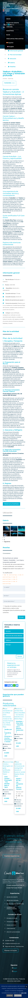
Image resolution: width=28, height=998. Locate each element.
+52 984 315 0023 (9, 940)
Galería (12, 62)
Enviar (21, 617)
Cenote (5, 78)
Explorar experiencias (11, 856)
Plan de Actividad (15, 54)
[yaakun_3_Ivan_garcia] (21, 528)
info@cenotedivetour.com (12, 943)
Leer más (23, 993)
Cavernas (10, 78)
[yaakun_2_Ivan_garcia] (6, 533)
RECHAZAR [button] (18, 995)
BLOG (4, 7)
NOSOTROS (6, 6)
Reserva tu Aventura (11, 504)
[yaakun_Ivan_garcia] (6, 528)
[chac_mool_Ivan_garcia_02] (21, 533)
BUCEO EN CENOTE (9, 3)
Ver (13, 83)
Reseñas (12, 66)
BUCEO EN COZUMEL (13, 900)
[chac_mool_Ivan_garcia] (14, 533)
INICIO (5, 2)
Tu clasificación (7, 572)
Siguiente (7, 541)
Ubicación (12, 58)
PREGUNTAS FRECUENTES (11, 8)
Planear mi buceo (10, 950)
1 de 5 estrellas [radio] (10, 575)
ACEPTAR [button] (9, 995)
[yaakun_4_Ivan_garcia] (14, 528)
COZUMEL (6, 5)
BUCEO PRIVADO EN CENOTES (15, 904)
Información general (16, 50)
